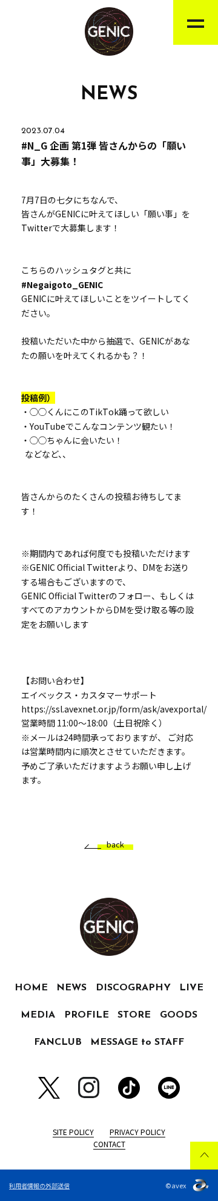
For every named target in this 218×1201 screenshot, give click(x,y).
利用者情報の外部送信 (39, 1185)
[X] (49, 1088)
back (115, 845)
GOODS (178, 1015)
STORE (134, 1015)
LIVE (191, 988)
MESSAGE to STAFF (137, 1042)
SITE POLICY (73, 1132)
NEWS (71, 988)
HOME (31, 988)
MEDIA (38, 1015)
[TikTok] (129, 1088)
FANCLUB (58, 1042)
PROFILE (86, 1015)
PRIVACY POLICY (137, 1132)
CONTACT (109, 1144)
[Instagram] (88, 1087)
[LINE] (169, 1088)
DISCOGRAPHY (133, 988)
